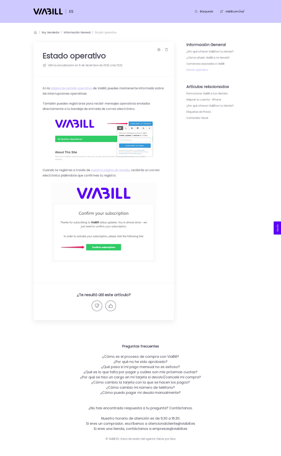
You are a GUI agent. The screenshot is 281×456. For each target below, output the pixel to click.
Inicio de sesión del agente (138, 439)
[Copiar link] (166, 50)
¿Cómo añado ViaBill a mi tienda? (208, 58)
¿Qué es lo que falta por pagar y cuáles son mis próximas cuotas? (140, 372)
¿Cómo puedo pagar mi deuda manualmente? (140, 392)
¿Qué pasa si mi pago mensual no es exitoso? (140, 366)
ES (71, 11)
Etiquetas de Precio (198, 112)
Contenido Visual (197, 118)
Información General (77, 32)
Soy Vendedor (51, 32)
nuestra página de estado (110, 170)
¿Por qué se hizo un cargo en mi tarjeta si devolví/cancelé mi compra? (140, 377)
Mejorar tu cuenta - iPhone (203, 100)
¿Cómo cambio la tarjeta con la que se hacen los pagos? (140, 382)
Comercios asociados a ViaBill (205, 64)
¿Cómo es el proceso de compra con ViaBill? (140, 356)
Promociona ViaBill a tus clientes (207, 93)
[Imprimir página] (159, 50)
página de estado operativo (71, 88)
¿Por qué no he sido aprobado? (140, 361)
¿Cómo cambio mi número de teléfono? (140, 387)
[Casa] (48, 11)
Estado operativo (106, 32)
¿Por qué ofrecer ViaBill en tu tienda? (209, 51)
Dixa (172, 439)
